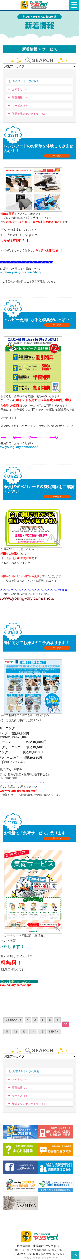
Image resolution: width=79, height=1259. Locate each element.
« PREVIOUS (13, 1020)
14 (33, 1031)
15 (41, 1031)
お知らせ (20, 89)
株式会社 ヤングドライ (47, 1246)
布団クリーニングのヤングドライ (36, 1258)
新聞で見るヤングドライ (28, 113)
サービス (20, 105)
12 (15, 1031)
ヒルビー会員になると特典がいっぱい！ (38, 319)
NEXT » (53, 1031)
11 (7, 1031)
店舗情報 (20, 97)
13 (24, 1031)
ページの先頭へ (75, 1255)
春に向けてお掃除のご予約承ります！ (36, 642)
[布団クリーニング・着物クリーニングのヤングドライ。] (34, 4)
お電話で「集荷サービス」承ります (34, 833)
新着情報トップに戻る (25, 81)
